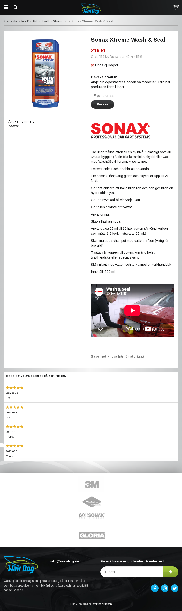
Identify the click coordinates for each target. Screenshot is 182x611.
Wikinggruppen (102, 603)
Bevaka (102, 104)
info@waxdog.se (64, 561)
